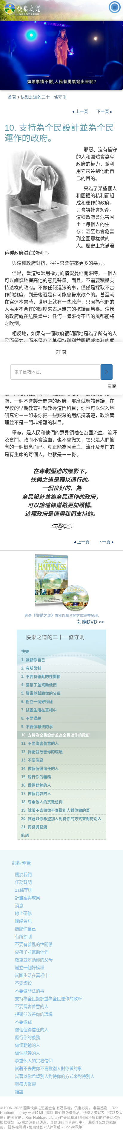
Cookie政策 (73, 1127)
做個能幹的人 (27, 1053)
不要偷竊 (23, 1022)
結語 (25, 835)
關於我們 (23, 874)
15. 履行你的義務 (36, 777)
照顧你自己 (25, 929)
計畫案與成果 (27, 898)
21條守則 (23, 890)
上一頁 (81, 111)
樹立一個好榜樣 (29, 967)
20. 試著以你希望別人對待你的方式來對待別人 (61, 818)
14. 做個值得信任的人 (40, 768)
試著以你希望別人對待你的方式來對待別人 (54, 1076)
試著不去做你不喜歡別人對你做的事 (48, 1068)
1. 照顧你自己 (33, 660)
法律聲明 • (55, 1127)
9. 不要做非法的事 (37, 726)
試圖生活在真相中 (31, 975)
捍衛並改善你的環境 (34, 1014)
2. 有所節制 (31, 668)
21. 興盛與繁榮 (34, 827)
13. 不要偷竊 (32, 760)
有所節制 (23, 936)
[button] (18, 85)
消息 (19, 905)
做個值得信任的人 (31, 1029)
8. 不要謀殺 (31, 718)
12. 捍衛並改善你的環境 (42, 752)
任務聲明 (23, 882)
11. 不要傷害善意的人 (40, 743)
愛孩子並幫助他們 (31, 952)
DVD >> (90, 621)
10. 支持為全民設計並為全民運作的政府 (55, 735)
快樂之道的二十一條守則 (44, 97)
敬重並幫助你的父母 (34, 960)
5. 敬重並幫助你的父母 (41, 693)
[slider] (60, 85)
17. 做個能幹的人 (36, 793)
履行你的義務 (27, 1037)
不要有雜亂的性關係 (34, 944)
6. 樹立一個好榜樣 (37, 701)
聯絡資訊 (23, 921)
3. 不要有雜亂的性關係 (41, 676)
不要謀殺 (23, 983)
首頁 (12, 97)
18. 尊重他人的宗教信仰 (42, 802)
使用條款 (36, 1127)
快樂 (25, 651)
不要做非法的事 (29, 991)
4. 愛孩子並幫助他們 (39, 685)
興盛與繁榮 (25, 1084)
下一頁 (103, 111)
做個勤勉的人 (27, 1045)
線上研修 (23, 913)
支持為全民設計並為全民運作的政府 (48, 998)
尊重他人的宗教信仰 (34, 1061)
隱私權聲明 (17, 1127)
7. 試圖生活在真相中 (39, 710)
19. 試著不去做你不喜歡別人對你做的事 (55, 810)
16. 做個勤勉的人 (36, 785)
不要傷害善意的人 (31, 1006)
